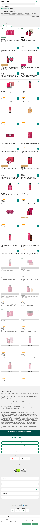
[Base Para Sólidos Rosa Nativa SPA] (10, 212)
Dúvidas (4, 478)
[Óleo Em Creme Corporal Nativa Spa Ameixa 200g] (30, 313)
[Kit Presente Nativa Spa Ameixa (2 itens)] (30, 32)
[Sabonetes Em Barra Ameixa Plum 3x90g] (10, 135)
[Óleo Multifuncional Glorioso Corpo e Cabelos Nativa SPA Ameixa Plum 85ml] (30, 237)
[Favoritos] (39, 1)
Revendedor (4, 489)
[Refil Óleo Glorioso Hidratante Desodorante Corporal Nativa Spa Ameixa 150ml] (30, 110)
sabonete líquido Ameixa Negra (7, 420)
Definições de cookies (5, 523)
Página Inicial (3, 8)
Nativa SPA (8, 8)
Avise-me (10, 275)
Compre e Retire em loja (21, 445)
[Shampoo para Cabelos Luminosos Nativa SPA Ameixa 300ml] (10, 366)
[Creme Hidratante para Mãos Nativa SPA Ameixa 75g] (10, 262)
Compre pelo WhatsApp (21, 442)
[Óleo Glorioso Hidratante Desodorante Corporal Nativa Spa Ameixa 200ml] (10, 288)
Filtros (4, 25)
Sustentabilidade (5, 493)
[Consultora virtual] (37, 4)
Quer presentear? (21, 451)
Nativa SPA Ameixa (24, 393)
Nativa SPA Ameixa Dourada (20, 423)
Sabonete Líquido (28, 400)
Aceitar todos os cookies (26, 523)
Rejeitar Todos (35, 523)
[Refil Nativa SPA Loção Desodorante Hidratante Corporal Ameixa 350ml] (30, 59)
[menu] (1, 4)
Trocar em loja (21, 448)
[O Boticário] (5, 1)
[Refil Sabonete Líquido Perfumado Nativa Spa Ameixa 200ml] (30, 135)
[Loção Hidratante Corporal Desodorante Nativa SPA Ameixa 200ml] (10, 110)
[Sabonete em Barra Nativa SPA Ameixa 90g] (10, 84)
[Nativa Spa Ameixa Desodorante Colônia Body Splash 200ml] (30, 186)
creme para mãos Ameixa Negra (18, 420)
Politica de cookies (13, 521)
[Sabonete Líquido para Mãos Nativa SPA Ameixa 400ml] (30, 366)
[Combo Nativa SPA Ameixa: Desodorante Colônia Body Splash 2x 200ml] (30, 160)
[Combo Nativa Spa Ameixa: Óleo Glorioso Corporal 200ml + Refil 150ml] (30, 288)
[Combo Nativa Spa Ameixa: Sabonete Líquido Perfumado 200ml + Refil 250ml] (10, 313)
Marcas (3, 482)
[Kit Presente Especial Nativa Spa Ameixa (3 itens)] (10, 160)
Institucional (4, 485)
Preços (9, 25)
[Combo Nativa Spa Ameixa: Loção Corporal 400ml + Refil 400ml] (30, 212)
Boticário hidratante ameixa (20, 400)
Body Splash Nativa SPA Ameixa (18, 400)
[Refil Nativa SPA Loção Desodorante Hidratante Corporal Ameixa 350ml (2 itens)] (10, 32)
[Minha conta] (37, 1)
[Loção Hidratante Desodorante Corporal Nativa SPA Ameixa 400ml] (30, 84)
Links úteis (4, 497)
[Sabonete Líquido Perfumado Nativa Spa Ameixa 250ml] (30, 340)
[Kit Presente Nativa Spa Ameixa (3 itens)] (10, 340)
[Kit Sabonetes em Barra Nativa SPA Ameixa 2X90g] (30, 262)
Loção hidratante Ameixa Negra (19, 419)
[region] (20, 522)
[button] (18, 48)
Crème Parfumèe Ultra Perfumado (32, 419)
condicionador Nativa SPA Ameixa (25, 414)
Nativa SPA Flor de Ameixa (30, 423)
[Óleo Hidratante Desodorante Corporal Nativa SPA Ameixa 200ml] (10, 186)
